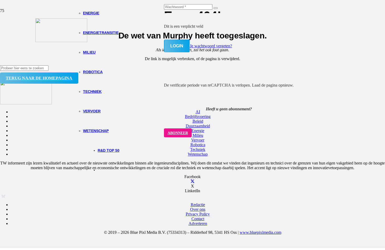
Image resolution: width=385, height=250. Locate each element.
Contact (197, 219)
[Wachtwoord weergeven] (215, 8)
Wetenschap (198, 154)
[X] (192, 181)
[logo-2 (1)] (61, 40)
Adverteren (198, 223)
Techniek (197, 149)
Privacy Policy (198, 214)
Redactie (198, 204)
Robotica (197, 145)
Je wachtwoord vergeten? (211, 46)
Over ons (197, 209)
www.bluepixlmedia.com (260, 232)
